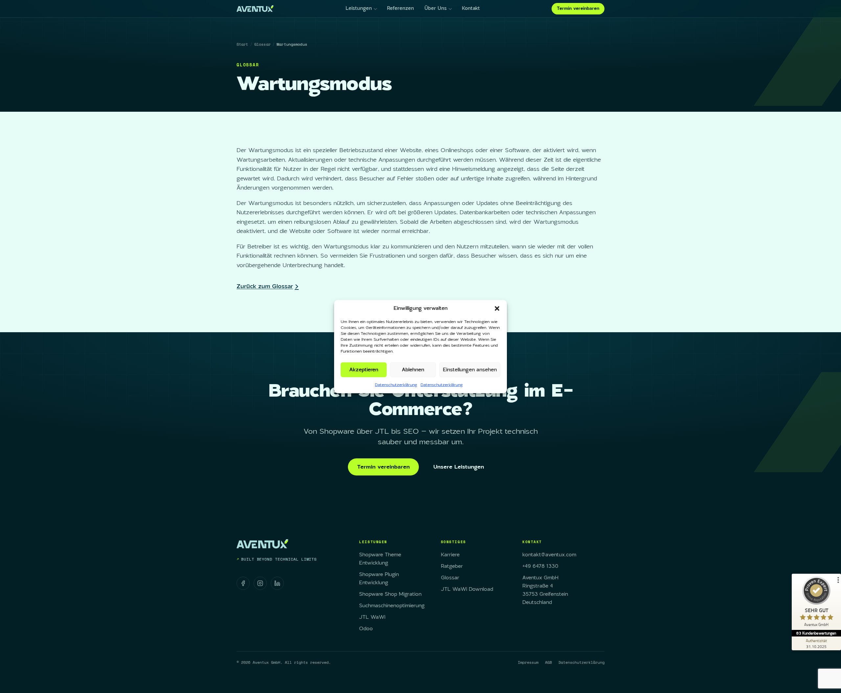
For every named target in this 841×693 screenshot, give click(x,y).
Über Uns (435, 8)
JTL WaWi (372, 617)
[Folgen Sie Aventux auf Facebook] (243, 583)
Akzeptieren (363, 369)
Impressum (528, 662)
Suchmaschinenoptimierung (391, 605)
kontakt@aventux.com (549, 554)
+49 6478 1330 (540, 566)
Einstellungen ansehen (470, 369)
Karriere (450, 554)
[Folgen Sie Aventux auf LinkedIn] (277, 583)
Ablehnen (413, 369)
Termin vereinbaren (578, 8)
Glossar (262, 44)
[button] (497, 308)
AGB (548, 662)
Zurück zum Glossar (265, 286)
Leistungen (359, 8)
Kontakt (471, 8)
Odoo (366, 628)
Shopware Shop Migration (390, 594)
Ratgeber (452, 566)
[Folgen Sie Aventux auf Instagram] (260, 583)
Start (242, 44)
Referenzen (400, 8)
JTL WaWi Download (467, 589)
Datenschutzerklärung (396, 385)
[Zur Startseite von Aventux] (255, 8)
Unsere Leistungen (458, 467)
